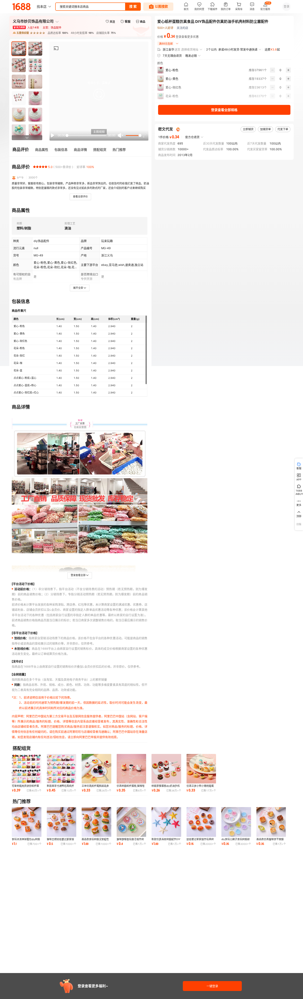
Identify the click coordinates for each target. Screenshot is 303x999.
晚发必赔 (191, 55)
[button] (99, 94)
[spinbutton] (280, 70)
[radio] (34, 166)
